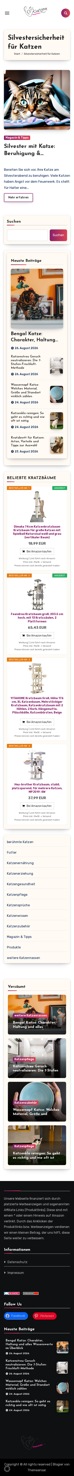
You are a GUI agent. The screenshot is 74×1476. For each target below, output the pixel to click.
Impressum (15, 1273)
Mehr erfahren (18, 197)
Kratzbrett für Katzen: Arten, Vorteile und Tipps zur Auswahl (27, 441)
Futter (12, 852)
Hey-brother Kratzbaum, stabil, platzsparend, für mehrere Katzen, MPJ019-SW (37, 788)
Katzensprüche (18, 905)
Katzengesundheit (21, 884)
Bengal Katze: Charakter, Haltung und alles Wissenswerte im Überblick (35, 1027)
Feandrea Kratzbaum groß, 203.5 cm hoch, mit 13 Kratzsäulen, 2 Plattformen (37, 617)
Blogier (58, 1464)
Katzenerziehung (20, 873)
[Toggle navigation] (7, 13)
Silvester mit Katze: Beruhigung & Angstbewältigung (29, 154)
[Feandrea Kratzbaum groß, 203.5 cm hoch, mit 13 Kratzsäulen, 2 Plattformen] (37, 594)
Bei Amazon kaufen (39, 551)
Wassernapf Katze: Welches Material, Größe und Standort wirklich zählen (36, 1114)
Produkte (14, 947)
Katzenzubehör (18, 926)
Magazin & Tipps (17, 137)
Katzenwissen (17, 916)
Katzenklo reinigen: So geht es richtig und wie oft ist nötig (28, 417)
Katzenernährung (20, 863)
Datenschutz (17, 1262)
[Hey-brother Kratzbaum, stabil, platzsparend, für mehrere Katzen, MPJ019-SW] (37, 765)
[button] (7, 1469)
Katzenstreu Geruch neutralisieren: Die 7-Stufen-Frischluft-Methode (36, 1071)
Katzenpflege (17, 895)
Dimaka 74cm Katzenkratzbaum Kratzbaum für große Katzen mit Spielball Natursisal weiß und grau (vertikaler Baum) (37, 532)
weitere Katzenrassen (23, 958)
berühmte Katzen (20, 842)
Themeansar (36, 1470)
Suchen (14, 222)
